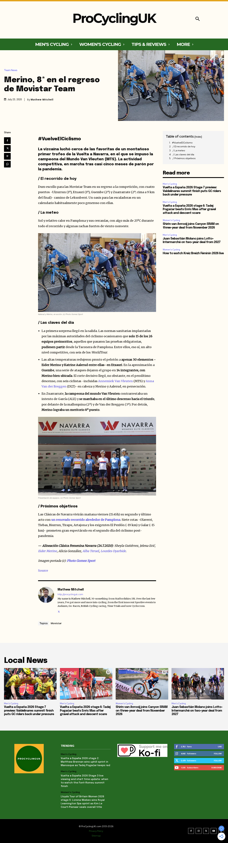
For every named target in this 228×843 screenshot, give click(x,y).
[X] (7, 148)
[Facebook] (7, 140)
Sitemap (96, 835)
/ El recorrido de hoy (184, 146)
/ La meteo (179, 150)
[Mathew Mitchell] (46, 600)
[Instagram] (198, 831)
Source (43, 570)
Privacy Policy (96, 830)
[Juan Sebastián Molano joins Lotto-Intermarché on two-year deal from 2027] (198, 684)
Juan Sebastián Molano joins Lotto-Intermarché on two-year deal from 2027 (197, 711)
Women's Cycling (171, 220)
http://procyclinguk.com (70, 594)
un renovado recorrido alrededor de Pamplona (85, 520)
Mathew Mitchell (42, 99)
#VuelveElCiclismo (182, 142)
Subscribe (216, 767)
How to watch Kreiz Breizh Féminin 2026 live (193, 253)
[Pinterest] (7, 156)
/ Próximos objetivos (184, 158)
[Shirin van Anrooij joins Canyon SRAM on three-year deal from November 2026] (142, 684)
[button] (197, 19)
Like (220, 746)
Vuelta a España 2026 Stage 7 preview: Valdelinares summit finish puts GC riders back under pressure (192, 191)
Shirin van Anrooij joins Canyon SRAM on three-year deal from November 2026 (141, 711)
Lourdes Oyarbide (113, 551)
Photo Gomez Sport (81, 561)
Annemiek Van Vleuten (115, 381)
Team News (10, 70)
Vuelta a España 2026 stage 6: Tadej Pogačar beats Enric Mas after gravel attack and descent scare (189, 209)
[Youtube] (213, 831)
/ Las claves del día (183, 154)
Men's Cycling (170, 183)
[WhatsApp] (7, 164)
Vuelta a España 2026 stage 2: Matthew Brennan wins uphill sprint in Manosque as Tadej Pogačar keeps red (85, 762)
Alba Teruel (90, 551)
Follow (218, 753)
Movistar (56, 623)
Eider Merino (47, 551)
